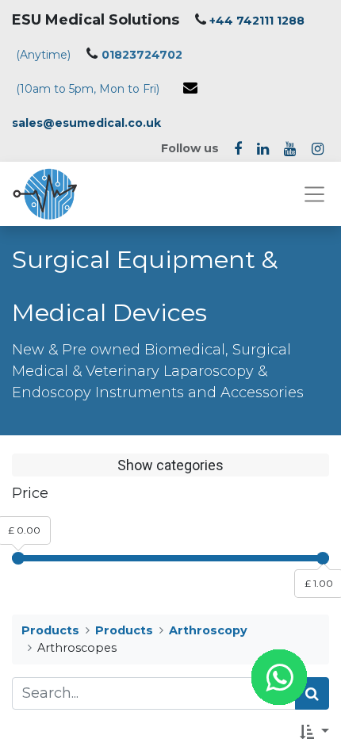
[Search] (312, 693)
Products (50, 630)
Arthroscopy (208, 630)
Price (30, 493)
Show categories (170, 465)
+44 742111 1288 (257, 20)
